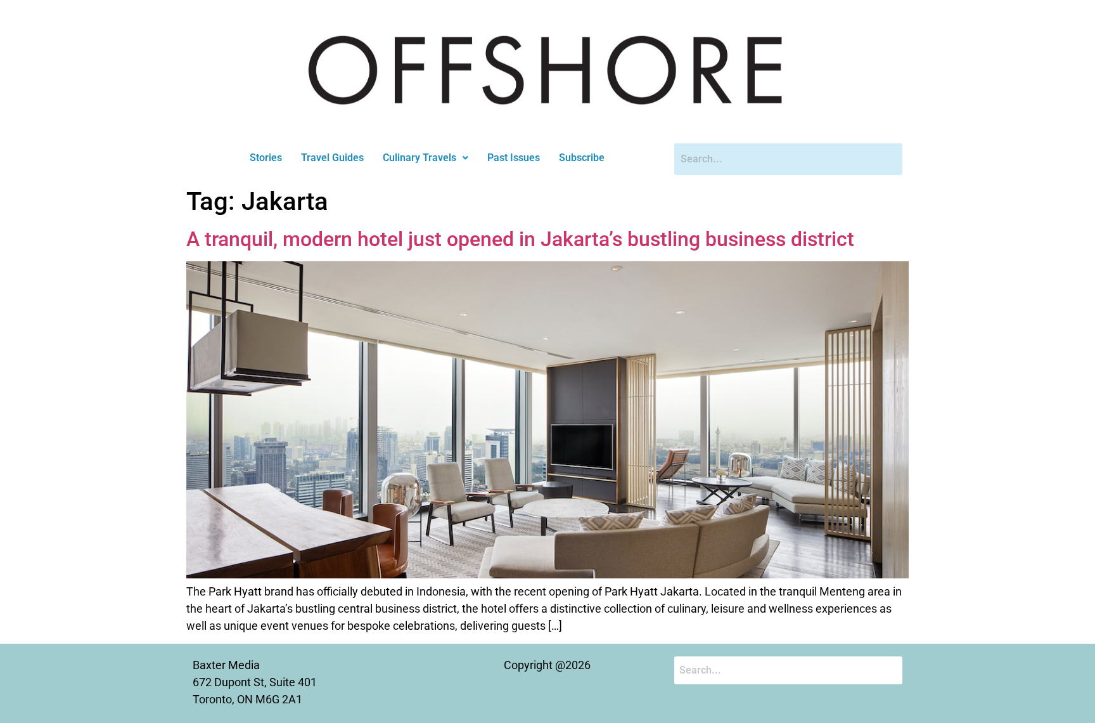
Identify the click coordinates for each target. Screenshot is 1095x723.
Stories (266, 158)
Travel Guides (332, 158)
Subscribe (582, 158)
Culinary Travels (419, 158)
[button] (425, 158)
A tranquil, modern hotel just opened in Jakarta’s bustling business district (520, 239)
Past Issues (513, 158)
